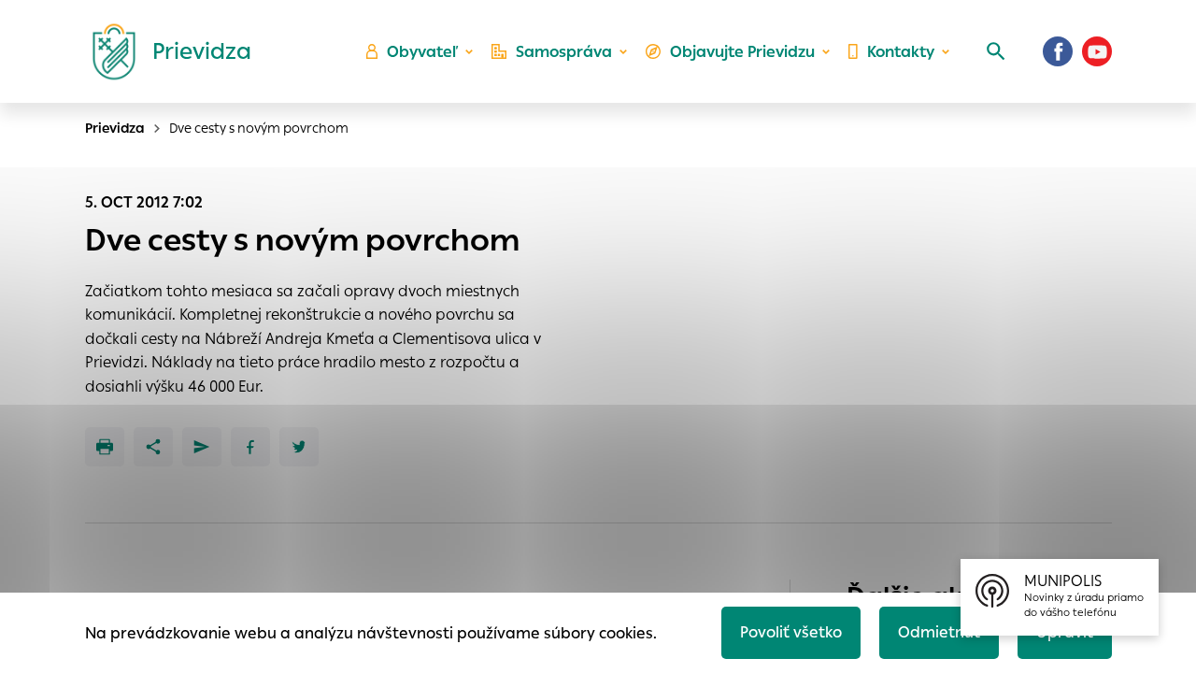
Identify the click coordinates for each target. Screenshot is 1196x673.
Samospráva (564, 52)
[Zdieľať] (153, 446)
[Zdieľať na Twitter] (299, 446)
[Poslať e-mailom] (201, 446)
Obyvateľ (422, 52)
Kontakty (900, 52)
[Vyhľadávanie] (996, 51)
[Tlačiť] (104, 446)
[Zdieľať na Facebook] (250, 446)
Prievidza (115, 128)
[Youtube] (1097, 51)
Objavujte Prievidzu (742, 52)
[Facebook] (1058, 51)
